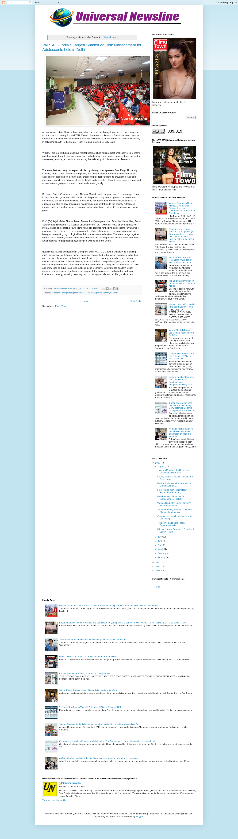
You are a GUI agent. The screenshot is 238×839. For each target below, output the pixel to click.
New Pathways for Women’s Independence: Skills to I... (171, 497)
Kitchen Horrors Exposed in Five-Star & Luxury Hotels (182, 305)
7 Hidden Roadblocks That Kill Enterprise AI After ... (171, 524)
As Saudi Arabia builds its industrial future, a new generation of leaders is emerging (181, 433)
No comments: (92, 288)
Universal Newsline (72, 783)
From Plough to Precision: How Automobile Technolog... (172, 491)
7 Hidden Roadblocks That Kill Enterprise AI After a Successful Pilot (181, 356)
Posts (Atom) (61, 306)
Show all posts (110, 37)
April (160, 545)
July (160, 537)
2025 (158, 562)
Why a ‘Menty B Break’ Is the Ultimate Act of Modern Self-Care (181, 332)
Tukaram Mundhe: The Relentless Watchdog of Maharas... (173, 471)
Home (86, 301)
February (162, 553)
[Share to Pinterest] (117, 288)
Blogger (139, 816)
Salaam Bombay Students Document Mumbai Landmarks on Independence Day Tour (181, 381)
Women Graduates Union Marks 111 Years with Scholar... (174, 504)
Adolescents (55, 293)
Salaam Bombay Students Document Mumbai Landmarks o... (174, 510)
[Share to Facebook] (114, 288)
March (161, 549)
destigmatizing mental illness (74, 293)
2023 (158, 570)
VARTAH (114, 293)
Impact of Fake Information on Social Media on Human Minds (182, 283)
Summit (106, 293)
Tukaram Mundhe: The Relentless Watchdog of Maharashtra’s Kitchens (180, 260)
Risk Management (94, 293)
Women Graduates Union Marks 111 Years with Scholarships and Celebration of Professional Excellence (182, 208)
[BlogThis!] (107, 288)
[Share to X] (110, 288)
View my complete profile (54, 800)
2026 (158, 463)
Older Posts (135, 301)
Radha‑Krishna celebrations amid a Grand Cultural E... (174, 484)
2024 (158, 566)
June (160, 541)
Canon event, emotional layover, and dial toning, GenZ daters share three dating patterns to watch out (182, 407)
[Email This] (104, 288)
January (162, 557)
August (161, 466)
